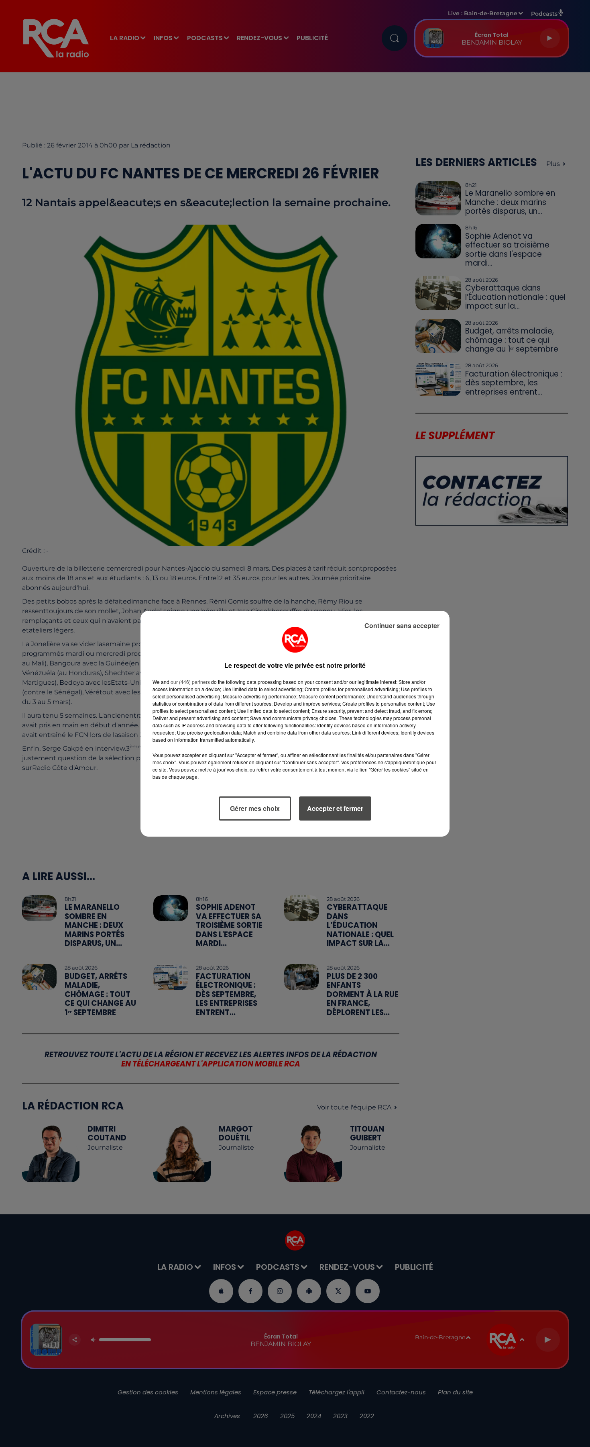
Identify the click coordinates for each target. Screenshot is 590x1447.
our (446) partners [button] (190, 681)
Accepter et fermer (335, 808)
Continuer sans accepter (401, 625)
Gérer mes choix (255, 808)
